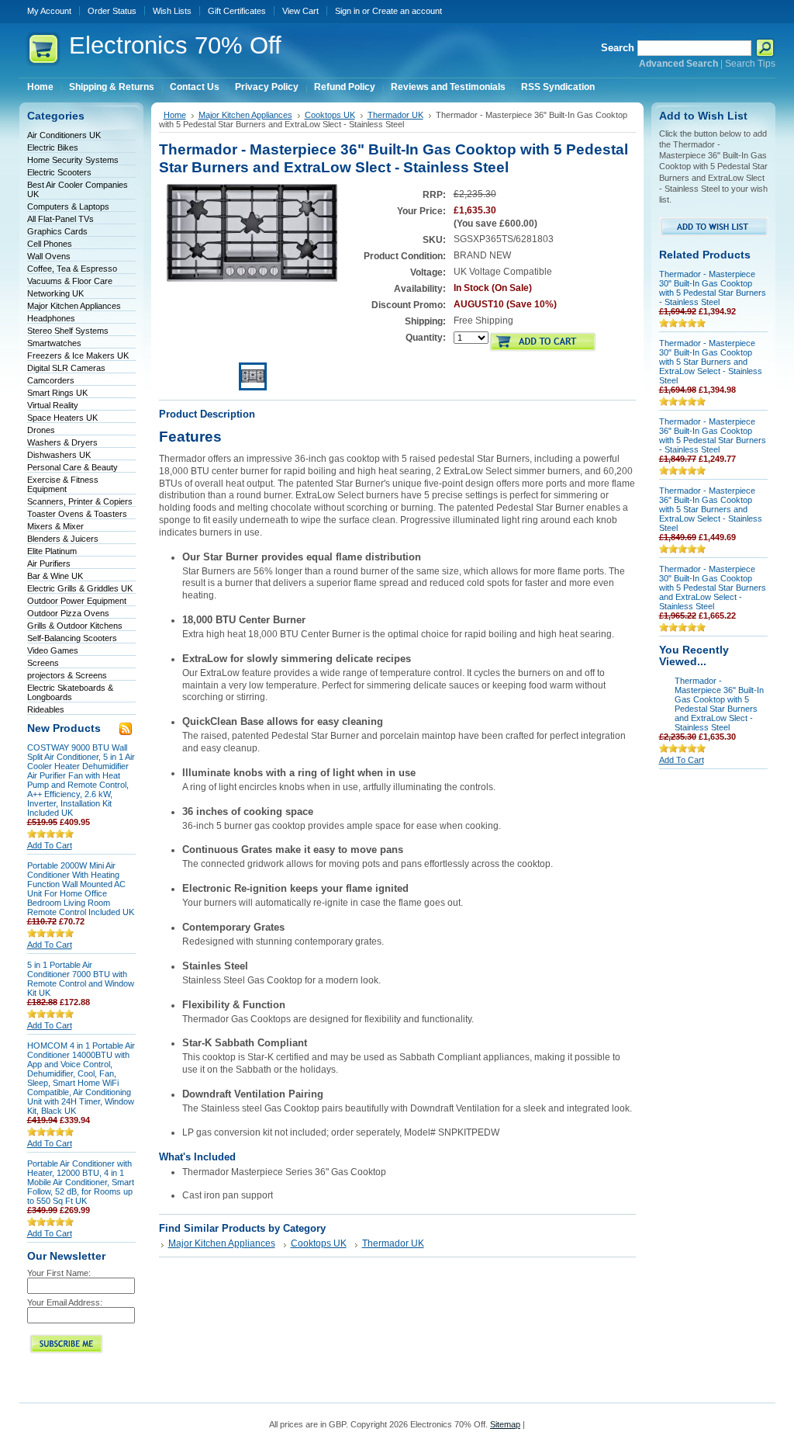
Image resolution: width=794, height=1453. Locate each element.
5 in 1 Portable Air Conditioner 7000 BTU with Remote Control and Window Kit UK (80, 978)
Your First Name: (59, 1273)
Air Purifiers (49, 563)
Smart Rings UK (57, 392)
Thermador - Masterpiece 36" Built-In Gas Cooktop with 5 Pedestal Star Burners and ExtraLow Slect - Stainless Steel (719, 704)
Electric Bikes (52, 147)
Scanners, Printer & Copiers (80, 501)
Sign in (347, 11)
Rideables (45, 709)
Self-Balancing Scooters (72, 638)
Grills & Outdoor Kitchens (75, 625)
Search (617, 48)
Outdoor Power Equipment (76, 600)
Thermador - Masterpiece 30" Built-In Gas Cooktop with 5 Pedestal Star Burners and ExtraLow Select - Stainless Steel (712, 587)
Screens (43, 663)
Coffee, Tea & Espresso (72, 268)
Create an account (407, 11)
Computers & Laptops (68, 206)
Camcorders (50, 380)
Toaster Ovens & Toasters (77, 513)
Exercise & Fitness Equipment (62, 484)
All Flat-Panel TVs (60, 219)
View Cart (300, 11)
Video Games (52, 650)
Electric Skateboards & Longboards (70, 692)
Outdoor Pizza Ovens (68, 613)
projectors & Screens (67, 675)
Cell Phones (49, 243)
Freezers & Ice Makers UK (78, 355)
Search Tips (750, 63)
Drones (41, 430)
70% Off (175, 45)
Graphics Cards (57, 231)
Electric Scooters (59, 172)
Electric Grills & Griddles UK (80, 588)
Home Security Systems (73, 160)
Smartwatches (54, 343)
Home (175, 115)
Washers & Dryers (62, 442)
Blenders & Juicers (62, 538)
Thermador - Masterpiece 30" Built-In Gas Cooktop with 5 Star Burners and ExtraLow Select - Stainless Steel (710, 361)
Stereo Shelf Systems (68, 330)
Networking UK (55, 293)
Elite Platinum (52, 551)
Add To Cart (49, 845)
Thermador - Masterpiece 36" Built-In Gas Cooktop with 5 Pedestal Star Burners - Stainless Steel (712, 435)
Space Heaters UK (62, 417)
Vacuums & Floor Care (69, 281)
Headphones (51, 318)
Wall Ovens (49, 256)
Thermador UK (395, 115)
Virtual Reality (52, 405)
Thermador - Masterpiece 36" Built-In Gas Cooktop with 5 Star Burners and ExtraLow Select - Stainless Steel (710, 509)
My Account (49, 11)
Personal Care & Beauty (72, 467)
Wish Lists (172, 11)
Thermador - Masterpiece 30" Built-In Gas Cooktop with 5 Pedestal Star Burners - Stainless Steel (712, 288)
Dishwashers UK (59, 454)
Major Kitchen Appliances (74, 305)
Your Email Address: (64, 1302)
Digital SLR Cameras (66, 368)
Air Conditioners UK (64, 135)
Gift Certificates (237, 11)
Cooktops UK (330, 115)
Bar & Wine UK (55, 576)
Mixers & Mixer (55, 526)
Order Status (112, 11)
